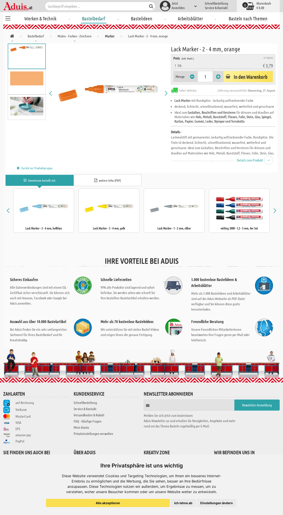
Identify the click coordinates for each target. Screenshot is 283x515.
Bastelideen (141, 18)
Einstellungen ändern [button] (216, 503)
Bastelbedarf (93, 18)
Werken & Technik (40, 18)
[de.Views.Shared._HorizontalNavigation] (12, 36)
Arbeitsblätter (190, 18)
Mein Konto (81, 427)
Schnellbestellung (216, 3)
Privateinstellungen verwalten (93, 433)
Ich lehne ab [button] (183, 503)
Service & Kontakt (216, 8)
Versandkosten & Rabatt (89, 415)
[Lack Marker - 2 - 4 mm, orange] (108, 93)
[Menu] (7, 17)
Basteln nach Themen (248, 18)
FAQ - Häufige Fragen (87, 421)
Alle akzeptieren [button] (108, 503)
